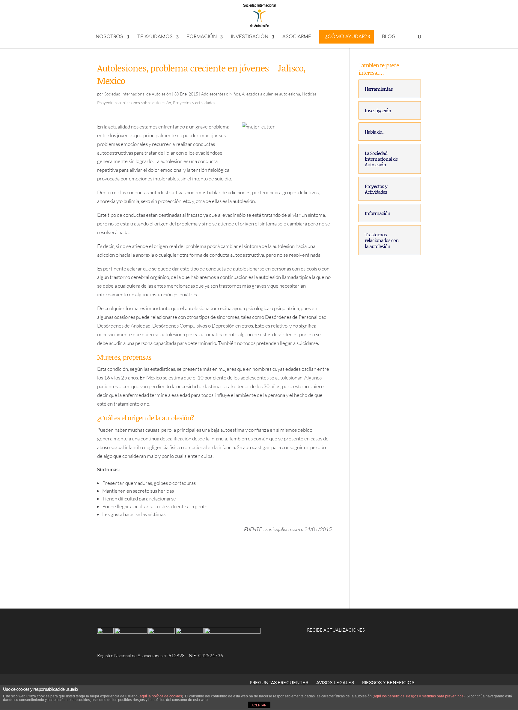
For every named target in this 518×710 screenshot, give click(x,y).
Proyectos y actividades (194, 102)
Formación (202, 37)
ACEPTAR (259, 705)
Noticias (309, 93)
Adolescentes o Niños (220, 93)
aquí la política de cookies (161, 696)
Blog (388, 37)
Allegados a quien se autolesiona (271, 93)
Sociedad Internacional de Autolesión (137, 93)
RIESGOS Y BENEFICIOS (388, 683)
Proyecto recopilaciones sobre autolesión (134, 102)
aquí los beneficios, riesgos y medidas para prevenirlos (418, 696)
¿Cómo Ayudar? (346, 36)
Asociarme (296, 37)
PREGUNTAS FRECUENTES (279, 683)
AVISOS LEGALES (335, 683)
